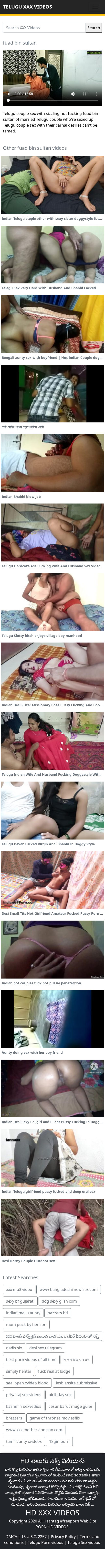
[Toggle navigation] (95, 7)
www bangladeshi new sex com (69, 1289)
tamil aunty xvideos (24, 1441)
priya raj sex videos (23, 1394)
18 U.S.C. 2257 (34, 1536)
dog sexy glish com (59, 1301)
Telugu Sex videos (83, 1542)
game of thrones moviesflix (55, 1418)
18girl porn (59, 1441)
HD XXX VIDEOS (52, 1513)
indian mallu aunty (23, 1313)
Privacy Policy (63, 1536)
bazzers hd (58, 1313)
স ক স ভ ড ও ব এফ (76, 1359)
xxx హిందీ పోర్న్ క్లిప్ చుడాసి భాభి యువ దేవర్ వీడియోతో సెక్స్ (52, 1336)
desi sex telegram (45, 1348)
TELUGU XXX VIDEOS (27, 6)
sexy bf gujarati (20, 1301)
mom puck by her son (26, 1324)
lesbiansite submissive (76, 1383)
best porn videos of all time (31, 1359)
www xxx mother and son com (34, 1429)
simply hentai (18, 1371)
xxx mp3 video (19, 1289)
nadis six (14, 1348)
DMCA (11, 1536)
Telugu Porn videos (45, 1542)
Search (93, 27)
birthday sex (60, 1394)
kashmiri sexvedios (23, 1406)
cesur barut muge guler (71, 1406)
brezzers (14, 1418)
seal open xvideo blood (27, 1383)
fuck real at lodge (54, 1371)
